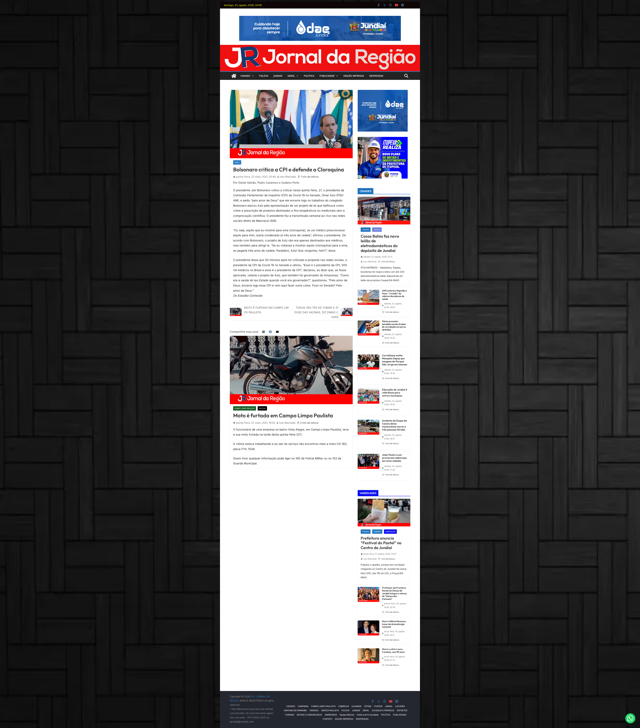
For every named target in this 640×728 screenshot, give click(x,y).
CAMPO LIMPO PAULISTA (244, 408)
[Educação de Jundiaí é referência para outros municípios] (368, 400)
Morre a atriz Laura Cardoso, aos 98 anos (393, 650)
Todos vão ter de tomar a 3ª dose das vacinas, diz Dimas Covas (316, 312)
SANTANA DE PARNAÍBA (295, 710)
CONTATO (327, 719)
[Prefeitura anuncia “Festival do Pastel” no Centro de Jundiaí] (384, 512)
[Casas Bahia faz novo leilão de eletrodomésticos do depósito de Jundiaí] (384, 210)
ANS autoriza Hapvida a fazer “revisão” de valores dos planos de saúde (394, 294)
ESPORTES (402, 710)
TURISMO (377, 532)
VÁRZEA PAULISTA (330, 710)
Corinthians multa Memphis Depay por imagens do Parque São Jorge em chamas (394, 360)
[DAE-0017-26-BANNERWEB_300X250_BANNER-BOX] (383, 92)
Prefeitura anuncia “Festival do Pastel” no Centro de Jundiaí (381, 543)
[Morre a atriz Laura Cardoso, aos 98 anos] (368, 657)
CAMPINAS (303, 706)
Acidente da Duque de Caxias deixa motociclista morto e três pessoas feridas (394, 425)
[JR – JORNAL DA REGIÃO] (320, 47)
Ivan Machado (288, 176)
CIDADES (245, 75)
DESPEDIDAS (376, 75)
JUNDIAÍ (278, 75)
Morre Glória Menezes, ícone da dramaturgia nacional (394, 624)
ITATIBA (367, 706)
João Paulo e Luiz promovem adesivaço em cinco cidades (394, 457)
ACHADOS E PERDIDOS (383, 710)
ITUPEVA (378, 706)
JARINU (388, 706)
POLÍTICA (309, 75)
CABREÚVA (343, 706)
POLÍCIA (263, 75)
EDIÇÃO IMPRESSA (354, 75)
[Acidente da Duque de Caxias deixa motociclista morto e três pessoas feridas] (368, 433)
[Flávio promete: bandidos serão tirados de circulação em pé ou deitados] (368, 332)
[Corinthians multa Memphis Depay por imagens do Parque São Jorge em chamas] (368, 368)
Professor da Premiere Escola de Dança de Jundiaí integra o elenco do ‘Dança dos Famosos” (394, 593)
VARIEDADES (390, 532)
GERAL (291, 75)
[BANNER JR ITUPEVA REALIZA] (383, 139)
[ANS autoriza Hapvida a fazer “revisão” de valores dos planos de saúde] (368, 301)
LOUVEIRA (400, 706)
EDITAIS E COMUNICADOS (309, 714)
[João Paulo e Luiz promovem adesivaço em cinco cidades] (368, 466)
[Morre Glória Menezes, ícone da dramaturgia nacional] (368, 631)
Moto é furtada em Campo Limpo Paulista (266, 310)
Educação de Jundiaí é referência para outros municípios (394, 392)
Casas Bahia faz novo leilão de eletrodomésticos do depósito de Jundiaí (380, 243)
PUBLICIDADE (327, 75)
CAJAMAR (356, 706)
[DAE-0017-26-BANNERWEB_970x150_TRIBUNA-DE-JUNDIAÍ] (320, 18)
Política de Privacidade (367, 714)
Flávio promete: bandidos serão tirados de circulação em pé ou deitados (394, 325)
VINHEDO (314, 710)
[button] (252, 76)
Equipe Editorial (347, 714)
